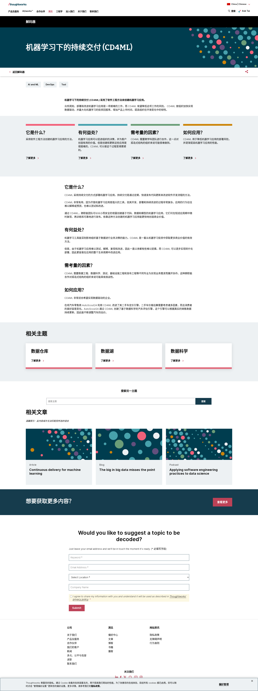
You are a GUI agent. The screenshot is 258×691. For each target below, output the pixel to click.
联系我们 (72, 663)
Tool (63, 84)
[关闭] (252, 681)
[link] (32, 158)
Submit (76, 607)
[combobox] (121, 401)
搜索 (233, 11)
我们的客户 (73, 647)
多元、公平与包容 (76, 655)
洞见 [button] (50, 11)
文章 (110, 639)
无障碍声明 (156, 639)
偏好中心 (113, 635)
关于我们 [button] (82, 11)
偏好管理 (224, 684)
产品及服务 (73, 639)
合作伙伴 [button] (40, 11)
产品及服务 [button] (13, 11)
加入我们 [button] (70, 11)
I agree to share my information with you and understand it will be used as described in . (129, 598)
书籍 (110, 647)
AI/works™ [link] (27, 11)
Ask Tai (246, 11)
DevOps (50, 84)
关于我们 (72, 635)
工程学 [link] (59, 11)
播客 (110, 651)
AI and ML (33, 84)
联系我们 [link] (94, 11)
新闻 (69, 651)
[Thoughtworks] (17, 3)
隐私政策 (154, 635)
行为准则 (154, 643)
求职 (69, 659)
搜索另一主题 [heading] (129, 391)
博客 (110, 643)
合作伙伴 (72, 643)
